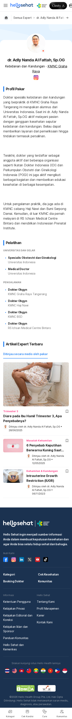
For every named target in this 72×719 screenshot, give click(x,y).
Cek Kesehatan (48, 574)
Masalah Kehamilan (39, 440)
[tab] (25, 354)
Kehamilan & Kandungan (42, 471)
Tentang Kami (46, 601)
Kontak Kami (45, 622)
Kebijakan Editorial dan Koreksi (17, 618)
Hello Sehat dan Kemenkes (13, 647)
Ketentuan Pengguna (16, 601)
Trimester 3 (10, 411)
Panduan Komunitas (15, 638)
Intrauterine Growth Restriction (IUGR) (42, 478)
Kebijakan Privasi (14, 608)
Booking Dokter (13, 581)
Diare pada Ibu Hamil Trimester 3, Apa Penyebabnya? (32, 418)
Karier (40, 615)
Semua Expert (22, 17)
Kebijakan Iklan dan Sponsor (15, 629)
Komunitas (45, 581)
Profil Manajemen (48, 608)
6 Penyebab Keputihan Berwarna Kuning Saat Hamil (43, 448)
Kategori (9, 574)
